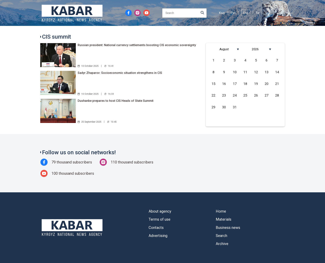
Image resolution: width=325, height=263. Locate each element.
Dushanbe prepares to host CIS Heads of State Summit (115, 101)
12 (256, 72)
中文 (268, 13)
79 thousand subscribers (72, 162)
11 (245, 72)
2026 (255, 49)
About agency (160, 211)
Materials (223, 219)
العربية (280, 13)
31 (235, 107)
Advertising (158, 235)
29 (213, 107)
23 (224, 95)
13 (266, 72)
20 (266, 84)
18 (245, 84)
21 (277, 84)
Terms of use (159, 219)
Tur (258, 13)
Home (221, 211)
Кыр (222, 13)
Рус (233, 13)
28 (277, 95)
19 (256, 84)
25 (245, 95)
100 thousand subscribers (73, 173)
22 (213, 95)
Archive (222, 243)
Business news (228, 227)
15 (213, 84)
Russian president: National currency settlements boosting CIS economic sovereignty (137, 45)
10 (235, 72)
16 (224, 84)
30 (224, 107)
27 (266, 95)
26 (256, 95)
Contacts (156, 227)
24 (235, 95)
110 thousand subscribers (132, 162)
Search (221, 235)
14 (277, 72)
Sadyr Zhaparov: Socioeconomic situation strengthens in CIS (120, 73)
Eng (245, 13)
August (224, 49)
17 (235, 84)
